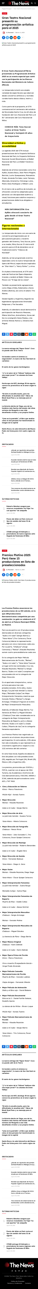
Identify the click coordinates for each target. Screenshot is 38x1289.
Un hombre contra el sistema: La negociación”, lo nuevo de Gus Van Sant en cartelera (18, 359)
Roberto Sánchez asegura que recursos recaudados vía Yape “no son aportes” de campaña (20, 508)
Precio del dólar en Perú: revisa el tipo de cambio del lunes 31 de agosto (20, 521)
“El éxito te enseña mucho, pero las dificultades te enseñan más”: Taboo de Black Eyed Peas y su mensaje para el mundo (17, 397)
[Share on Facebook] (3, 37)
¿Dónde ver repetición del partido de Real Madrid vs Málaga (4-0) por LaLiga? (23, 452)
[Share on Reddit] (15, 37)
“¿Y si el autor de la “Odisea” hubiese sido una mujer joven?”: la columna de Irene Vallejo (18, 375)
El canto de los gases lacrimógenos (16, 367)
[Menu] (3, 3)
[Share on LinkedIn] (11, 37)
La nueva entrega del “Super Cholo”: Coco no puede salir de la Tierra (18, 350)
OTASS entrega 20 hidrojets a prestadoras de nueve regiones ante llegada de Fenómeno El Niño (21, 534)
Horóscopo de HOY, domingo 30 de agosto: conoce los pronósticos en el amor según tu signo (19, 385)
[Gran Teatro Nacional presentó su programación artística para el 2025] (19, 53)
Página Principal (6, 9)
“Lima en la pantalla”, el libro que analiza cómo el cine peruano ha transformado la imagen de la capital (18, 421)
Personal (10, 32)
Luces (4, 13)
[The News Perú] (18, 3)
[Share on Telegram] (18, 37)
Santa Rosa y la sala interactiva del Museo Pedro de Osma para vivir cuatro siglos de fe (18, 431)
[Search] (32, 3)
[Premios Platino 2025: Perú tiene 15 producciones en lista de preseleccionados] (19, 590)
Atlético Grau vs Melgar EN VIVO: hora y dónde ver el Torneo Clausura (22, 481)
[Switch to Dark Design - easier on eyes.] (35, 3)
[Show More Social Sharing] (22, 37)
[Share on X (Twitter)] (7, 37)
